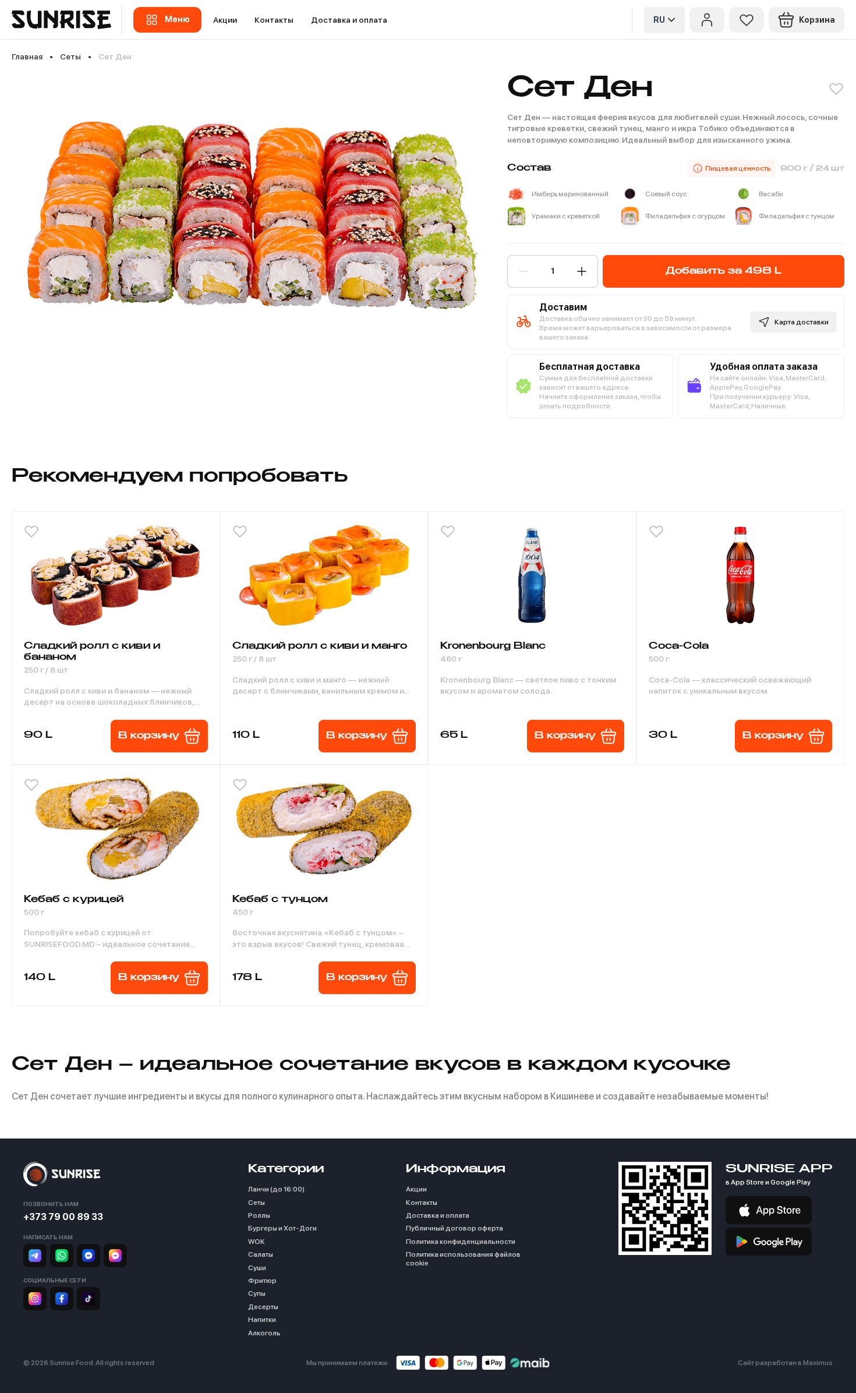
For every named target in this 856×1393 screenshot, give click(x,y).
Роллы (259, 1215)
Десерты (263, 1307)
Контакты (273, 20)
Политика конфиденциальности (460, 1242)
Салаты (260, 1254)
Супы (257, 1293)
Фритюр (262, 1281)
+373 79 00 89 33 (63, 1216)
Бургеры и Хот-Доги (282, 1228)
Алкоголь (264, 1333)
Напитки (262, 1320)
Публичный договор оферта (454, 1228)
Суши (257, 1268)
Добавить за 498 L (723, 271)
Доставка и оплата (349, 20)
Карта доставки (801, 322)
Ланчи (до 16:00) (276, 1189)
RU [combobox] (659, 20)
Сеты (256, 1202)
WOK (256, 1242)
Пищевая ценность (738, 168)
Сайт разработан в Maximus (785, 1363)
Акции (225, 20)
